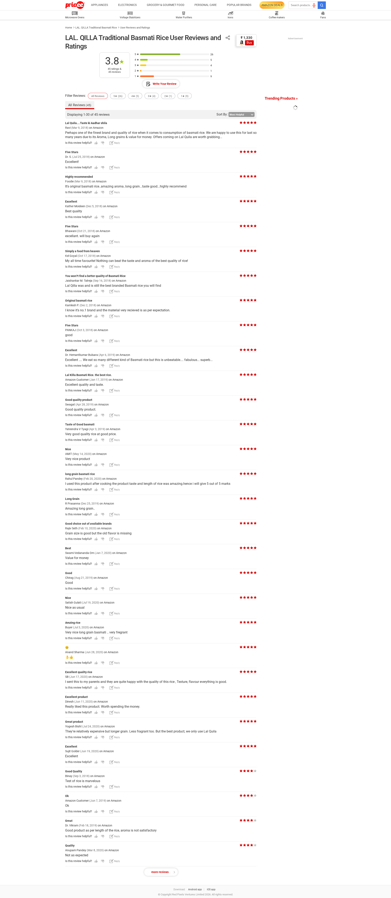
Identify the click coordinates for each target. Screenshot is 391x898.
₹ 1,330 (246, 38)
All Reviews (79, 105)
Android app (195, 889)
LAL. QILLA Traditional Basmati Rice (96, 27)
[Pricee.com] (75, 5)
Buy (249, 43)
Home (68, 27)
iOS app (211, 889)
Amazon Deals (271, 5)
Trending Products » (281, 98)
